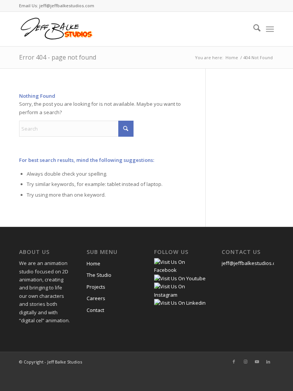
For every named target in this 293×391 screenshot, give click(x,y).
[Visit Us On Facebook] (180, 270)
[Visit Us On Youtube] (180, 278)
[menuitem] (253, 29)
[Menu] (270, 29)
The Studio (99, 274)
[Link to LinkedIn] (268, 361)
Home (93, 263)
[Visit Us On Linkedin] (180, 302)
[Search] (253, 29)
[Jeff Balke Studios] (56, 29)
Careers (96, 298)
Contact (95, 310)
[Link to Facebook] (234, 361)
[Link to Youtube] (256, 361)
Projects (96, 286)
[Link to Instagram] (245, 361)
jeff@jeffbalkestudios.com (252, 263)
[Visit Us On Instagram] (180, 294)
